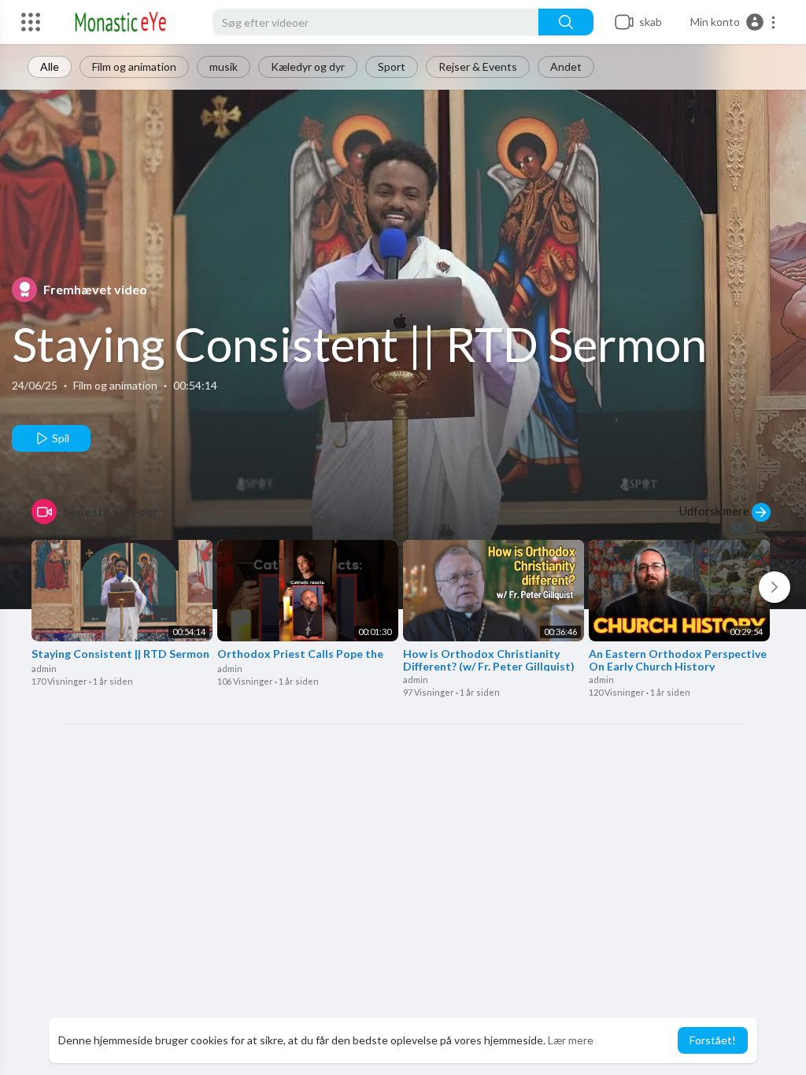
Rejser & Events (477, 66)
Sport (391, 66)
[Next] (774, 587)
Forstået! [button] (713, 1040)
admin (44, 668)
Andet (566, 66)
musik (223, 66)
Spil (59, 438)
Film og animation (134, 66)
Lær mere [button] (570, 1040)
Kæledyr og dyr (308, 66)
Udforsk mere (715, 511)
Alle (49, 66)
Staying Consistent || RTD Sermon (359, 344)
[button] (733, 22)
